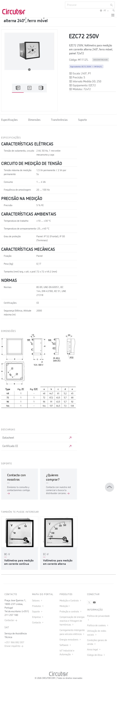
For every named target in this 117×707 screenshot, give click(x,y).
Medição (64, 606)
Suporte (82, 120)
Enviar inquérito (13, 646)
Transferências (59, 120)
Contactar (10, 620)
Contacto (36, 622)
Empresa (36, 617)
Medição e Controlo (69, 601)
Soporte (36, 612)
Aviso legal (93, 649)
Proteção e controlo (70, 612)
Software (64, 645)
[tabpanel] (18, 88)
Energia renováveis (69, 640)
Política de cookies (96, 625)
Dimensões (34, 120)
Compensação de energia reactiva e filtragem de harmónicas (72, 621)
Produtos (37, 606)
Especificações (9, 120)
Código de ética (95, 655)
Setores (36, 601)
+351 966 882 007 (14, 642)
